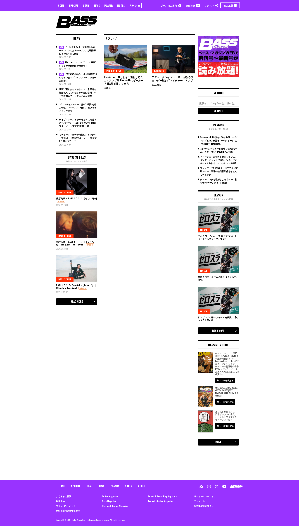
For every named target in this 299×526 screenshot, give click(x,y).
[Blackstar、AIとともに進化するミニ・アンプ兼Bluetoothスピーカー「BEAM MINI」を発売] (125, 59)
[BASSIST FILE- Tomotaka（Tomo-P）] (76, 268)
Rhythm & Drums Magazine (115, 505)
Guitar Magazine (110, 496)
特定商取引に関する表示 (68, 510)
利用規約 (60, 501)
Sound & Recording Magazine (162, 496)
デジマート (199, 501)
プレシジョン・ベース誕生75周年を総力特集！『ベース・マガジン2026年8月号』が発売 (77, 107)
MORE (218, 442)
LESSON (203, 230)
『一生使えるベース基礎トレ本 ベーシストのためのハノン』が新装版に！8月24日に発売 (77, 50)
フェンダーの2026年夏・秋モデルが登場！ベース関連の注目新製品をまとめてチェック (219, 171)
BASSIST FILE (64, 192)
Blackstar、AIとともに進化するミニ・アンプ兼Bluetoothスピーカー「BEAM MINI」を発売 (123, 80)
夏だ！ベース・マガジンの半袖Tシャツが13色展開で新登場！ (78, 63)
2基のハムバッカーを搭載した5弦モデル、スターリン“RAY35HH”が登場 (218, 150)
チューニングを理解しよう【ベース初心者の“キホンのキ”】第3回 (218, 181)
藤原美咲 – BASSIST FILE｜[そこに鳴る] (76, 198)
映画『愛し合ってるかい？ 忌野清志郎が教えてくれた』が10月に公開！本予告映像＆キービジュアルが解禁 (77, 92)
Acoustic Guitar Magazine (160, 501)
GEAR (86, 5)
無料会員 (61, 201)
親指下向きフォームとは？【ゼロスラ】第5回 (218, 278)
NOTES (121, 5)
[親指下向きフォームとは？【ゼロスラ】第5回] (218, 259)
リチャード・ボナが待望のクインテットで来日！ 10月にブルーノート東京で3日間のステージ (78, 138)
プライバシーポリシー (67, 505)
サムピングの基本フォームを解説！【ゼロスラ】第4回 (218, 319)
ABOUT (142, 486)
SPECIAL (74, 5)
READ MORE (77, 301)
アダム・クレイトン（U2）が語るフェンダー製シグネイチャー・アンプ (173, 78)
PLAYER (108, 5)
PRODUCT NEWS (113, 71)
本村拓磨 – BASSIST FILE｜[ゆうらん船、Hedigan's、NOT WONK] (75, 243)
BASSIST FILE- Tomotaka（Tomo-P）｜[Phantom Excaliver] (76, 286)
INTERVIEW (159, 71)
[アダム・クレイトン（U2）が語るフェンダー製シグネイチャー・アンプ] (173, 59)
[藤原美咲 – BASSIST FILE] (76, 181)
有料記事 (134, 5)
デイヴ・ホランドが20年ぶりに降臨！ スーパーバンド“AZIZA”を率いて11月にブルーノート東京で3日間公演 (78, 122)
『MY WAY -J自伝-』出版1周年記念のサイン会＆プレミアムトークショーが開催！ (78, 77)
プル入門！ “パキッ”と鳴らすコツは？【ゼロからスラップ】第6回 (217, 237)
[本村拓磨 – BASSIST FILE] (76, 224)
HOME (61, 5)
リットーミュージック (205, 496)
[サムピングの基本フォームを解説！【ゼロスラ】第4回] (218, 300)
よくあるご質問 (63, 496)
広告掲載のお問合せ (204, 505)
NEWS (96, 5)
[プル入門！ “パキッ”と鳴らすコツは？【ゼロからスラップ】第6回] (218, 219)
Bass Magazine (109, 501)
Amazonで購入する (225, 380)
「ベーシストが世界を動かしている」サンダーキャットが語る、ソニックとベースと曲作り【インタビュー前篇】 (218, 160)
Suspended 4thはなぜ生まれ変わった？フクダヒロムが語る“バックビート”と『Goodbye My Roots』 (219, 140)
